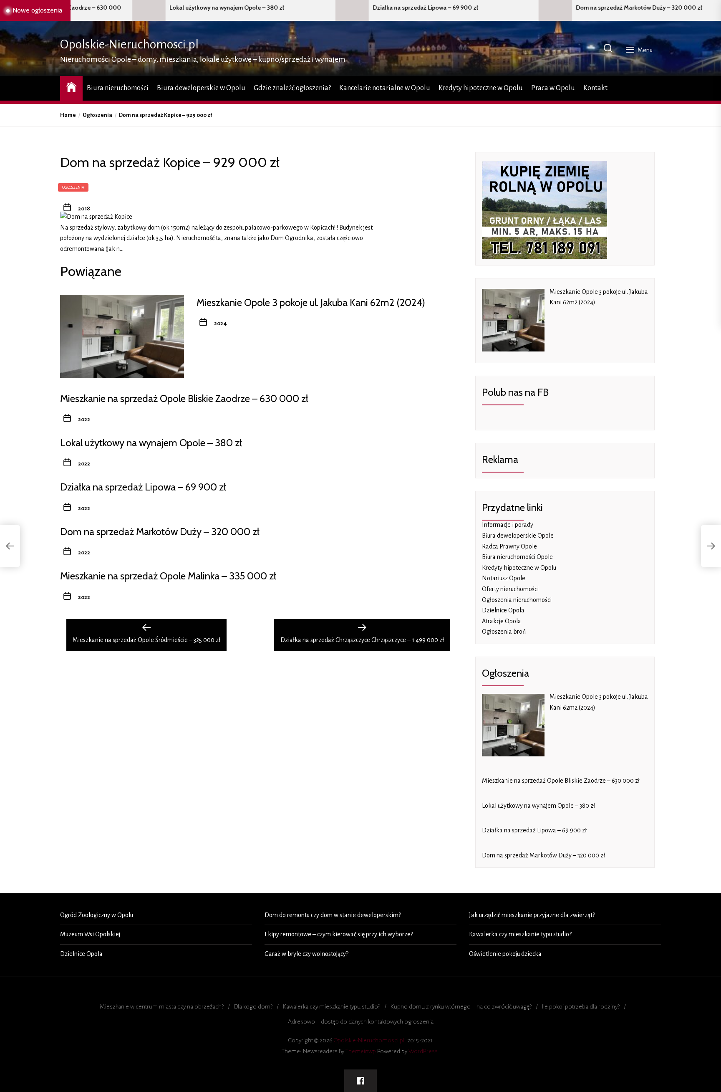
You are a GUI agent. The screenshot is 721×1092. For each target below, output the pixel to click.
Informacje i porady (507, 524)
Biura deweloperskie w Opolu (201, 88)
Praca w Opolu (553, 88)
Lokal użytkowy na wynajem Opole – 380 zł (161, 7)
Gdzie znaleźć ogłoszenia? (292, 88)
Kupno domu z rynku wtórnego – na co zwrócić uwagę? (461, 1006)
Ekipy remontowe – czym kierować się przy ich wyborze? (339, 934)
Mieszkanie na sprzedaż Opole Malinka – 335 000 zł (168, 576)
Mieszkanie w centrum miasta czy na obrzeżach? (162, 1006)
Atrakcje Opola (501, 621)
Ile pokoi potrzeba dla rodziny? (581, 1006)
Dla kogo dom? (253, 1006)
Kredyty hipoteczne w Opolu (481, 88)
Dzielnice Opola (503, 610)
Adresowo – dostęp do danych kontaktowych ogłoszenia (361, 1021)
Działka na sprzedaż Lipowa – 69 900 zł (360, 7)
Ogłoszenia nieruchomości (517, 600)
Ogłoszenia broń (504, 631)
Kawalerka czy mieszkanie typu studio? (520, 934)
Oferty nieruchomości (510, 589)
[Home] (71, 87)
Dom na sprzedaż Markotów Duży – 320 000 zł (573, 7)
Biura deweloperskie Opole (518, 535)
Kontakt (595, 88)
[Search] (607, 49)
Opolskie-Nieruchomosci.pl (129, 44)
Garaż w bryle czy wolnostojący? (306, 953)
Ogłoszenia (73, 187)
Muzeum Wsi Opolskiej (90, 934)
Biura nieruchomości (118, 88)
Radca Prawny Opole (509, 546)
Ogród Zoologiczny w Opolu (96, 915)
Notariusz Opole (503, 578)
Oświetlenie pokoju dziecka (505, 953)
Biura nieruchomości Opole (517, 557)
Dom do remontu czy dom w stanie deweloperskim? (333, 915)
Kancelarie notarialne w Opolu (384, 88)
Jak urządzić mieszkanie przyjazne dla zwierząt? (532, 915)
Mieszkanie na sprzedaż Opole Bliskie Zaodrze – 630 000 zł (184, 398)
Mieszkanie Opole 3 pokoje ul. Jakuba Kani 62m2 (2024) (311, 302)
